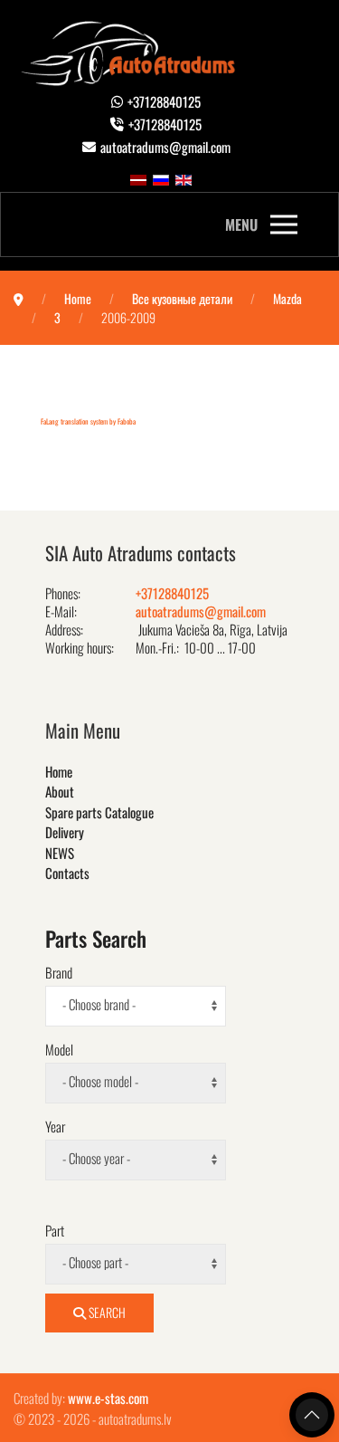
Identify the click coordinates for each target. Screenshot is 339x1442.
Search (106, 1312)
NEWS (59, 853)
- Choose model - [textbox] (100, 1081)
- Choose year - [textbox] (96, 1158)
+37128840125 (164, 101)
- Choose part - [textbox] (95, 1262)
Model (59, 1049)
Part (54, 1230)
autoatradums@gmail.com (165, 147)
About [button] (59, 791)
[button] (261, 224)
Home (58, 771)
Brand (58, 972)
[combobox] (135, 1006)
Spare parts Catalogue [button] (99, 812)
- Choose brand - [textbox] (99, 1004)
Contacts (67, 873)
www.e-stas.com (108, 1398)
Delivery (64, 832)
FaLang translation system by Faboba (88, 420)
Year (55, 1126)
